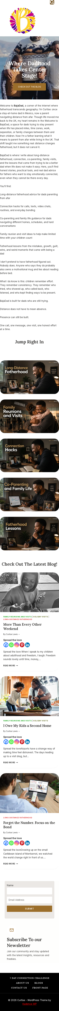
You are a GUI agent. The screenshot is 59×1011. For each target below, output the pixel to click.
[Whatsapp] (11, 644)
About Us (22, 982)
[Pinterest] (22, 644)
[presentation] (29, 592)
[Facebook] (6, 644)
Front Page (40, 987)
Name (10, 885)
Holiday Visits (40, 617)
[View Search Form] (52, 2)
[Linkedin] (27, 644)
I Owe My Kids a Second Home (27, 726)
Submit (29, 908)
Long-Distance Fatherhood (17, 619)
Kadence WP (30, 1004)
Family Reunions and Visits (17, 617)
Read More (10, 665)
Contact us (19, 987)
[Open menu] (54, 20)
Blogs (38, 982)
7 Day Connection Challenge (29, 978)
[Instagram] (16, 644)
